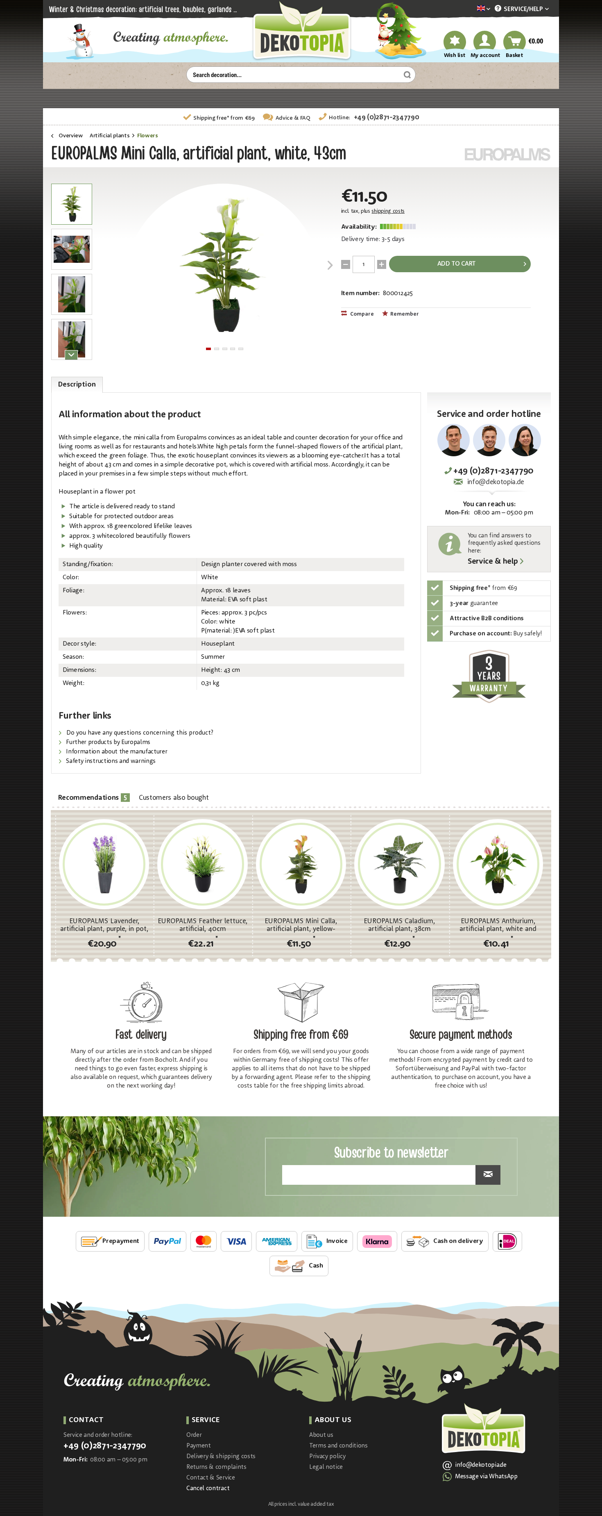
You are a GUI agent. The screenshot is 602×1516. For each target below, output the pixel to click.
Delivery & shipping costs (221, 1457)
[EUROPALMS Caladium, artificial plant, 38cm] (399, 864)
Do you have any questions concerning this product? (139, 733)
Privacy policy (327, 1457)
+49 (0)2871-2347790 (386, 117)
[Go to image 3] (224, 349)
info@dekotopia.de (495, 482)
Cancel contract (207, 1489)
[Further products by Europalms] (508, 154)
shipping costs (388, 211)
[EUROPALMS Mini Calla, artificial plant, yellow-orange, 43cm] (301, 864)
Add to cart (456, 264)
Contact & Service (210, 1478)
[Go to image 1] (208, 349)
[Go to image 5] (240, 349)
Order (193, 1435)
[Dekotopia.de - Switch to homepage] (301, 31)
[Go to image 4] (232, 349)
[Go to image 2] (216, 349)
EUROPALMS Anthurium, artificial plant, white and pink (497, 925)
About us (321, 1435)
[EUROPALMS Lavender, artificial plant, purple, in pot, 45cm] (104, 864)
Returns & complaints (216, 1467)
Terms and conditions (338, 1446)
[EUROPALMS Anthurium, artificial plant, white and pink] (498, 864)
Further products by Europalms (107, 743)
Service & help (493, 562)
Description (76, 384)
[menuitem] (471, 9)
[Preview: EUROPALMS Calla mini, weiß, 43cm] (71, 204)
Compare (361, 314)
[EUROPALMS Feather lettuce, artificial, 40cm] (202, 864)
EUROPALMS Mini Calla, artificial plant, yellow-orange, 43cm (301, 925)
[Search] (406, 74)
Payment (198, 1446)
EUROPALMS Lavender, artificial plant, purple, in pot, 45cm (104, 925)
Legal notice (326, 1467)
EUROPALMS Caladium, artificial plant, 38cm (399, 925)
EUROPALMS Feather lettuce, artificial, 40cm (202, 925)
